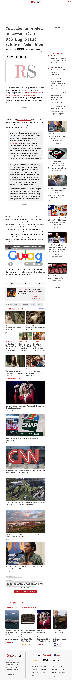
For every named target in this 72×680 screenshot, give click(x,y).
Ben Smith (8, 539)
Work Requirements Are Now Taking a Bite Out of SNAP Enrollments (24, 439)
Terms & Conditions (54, 673)
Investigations (45, 666)
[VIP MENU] (69, 1)
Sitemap (62, 669)
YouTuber (34, 291)
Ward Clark (9, 442)
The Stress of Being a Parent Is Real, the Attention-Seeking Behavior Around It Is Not (57, 164)
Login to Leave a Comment (25, 591)
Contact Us (36, 669)
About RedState (36, 666)
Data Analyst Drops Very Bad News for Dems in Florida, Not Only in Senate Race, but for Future (25, 471)
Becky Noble (9, 571)
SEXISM (40, 304)
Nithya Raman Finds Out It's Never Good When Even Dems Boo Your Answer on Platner (25, 568)
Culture (43, 673)
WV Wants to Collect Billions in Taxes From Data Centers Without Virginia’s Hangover (24, 536)
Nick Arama (9, 475)
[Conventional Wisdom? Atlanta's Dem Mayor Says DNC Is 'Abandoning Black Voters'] (57, 210)
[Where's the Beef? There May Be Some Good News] (57, 268)
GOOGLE (25, 304)
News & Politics (45, 669)
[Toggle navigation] (2, 1)
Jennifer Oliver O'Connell (13, 507)
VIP (33, 676)
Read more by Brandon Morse (36, 297)
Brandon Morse (11, 49)
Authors (35, 673)
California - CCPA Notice (63, 666)
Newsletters (63, 673)
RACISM (33, 304)
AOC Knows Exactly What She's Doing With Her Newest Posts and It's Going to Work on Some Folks (57, 249)
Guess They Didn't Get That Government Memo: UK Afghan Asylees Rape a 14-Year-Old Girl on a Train (25, 503)
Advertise (53, 669)
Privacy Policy (54, 676)
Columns (44, 676)
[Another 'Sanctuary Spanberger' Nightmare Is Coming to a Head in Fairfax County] (25, 393)
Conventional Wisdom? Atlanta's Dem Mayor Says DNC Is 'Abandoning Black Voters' (57, 221)
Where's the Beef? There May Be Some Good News (57, 277)
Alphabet (15, 143)
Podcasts (53, 666)
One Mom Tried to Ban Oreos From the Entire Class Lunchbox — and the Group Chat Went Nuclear (28, 635)
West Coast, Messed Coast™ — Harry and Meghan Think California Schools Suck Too (59, 635)
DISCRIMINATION (15, 304)
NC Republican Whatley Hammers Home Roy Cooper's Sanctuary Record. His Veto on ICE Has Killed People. (57, 193)
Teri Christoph (9, 410)
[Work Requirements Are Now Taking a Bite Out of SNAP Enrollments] (25, 425)
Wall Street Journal (24, 120)
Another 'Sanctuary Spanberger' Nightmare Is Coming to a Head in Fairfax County (25, 407)
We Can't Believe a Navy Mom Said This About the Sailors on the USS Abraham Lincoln (12, 634)
